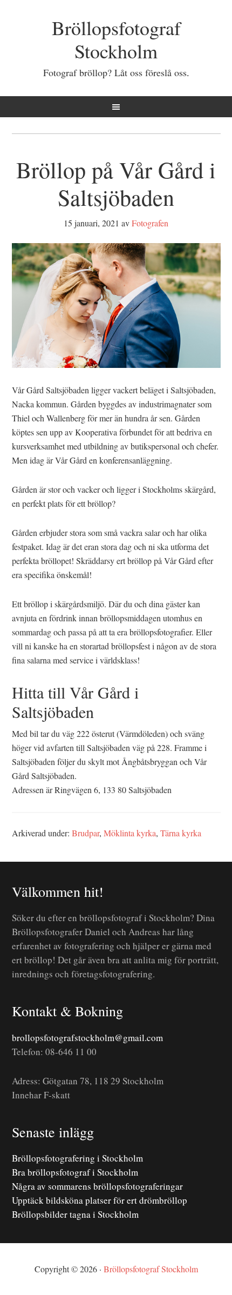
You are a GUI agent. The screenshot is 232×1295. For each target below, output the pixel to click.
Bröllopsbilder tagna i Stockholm (75, 1214)
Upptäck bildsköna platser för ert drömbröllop (99, 1200)
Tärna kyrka (180, 832)
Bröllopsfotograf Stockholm (116, 39)
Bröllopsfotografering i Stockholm (77, 1158)
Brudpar (85, 832)
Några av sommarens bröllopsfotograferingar (97, 1186)
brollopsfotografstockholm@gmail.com (87, 1037)
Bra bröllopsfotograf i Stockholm (75, 1172)
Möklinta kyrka (130, 832)
